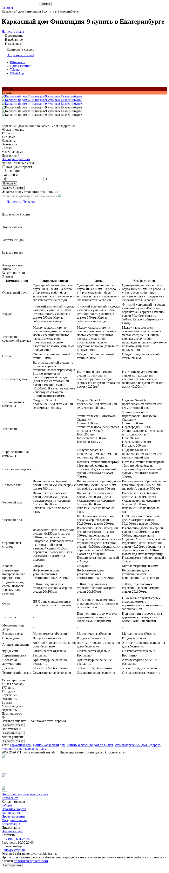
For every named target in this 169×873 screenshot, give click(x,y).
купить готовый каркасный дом (24, 748)
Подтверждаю (12, 865)
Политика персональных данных (25, 794)
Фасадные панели (14, 820)
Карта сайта (10, 798)
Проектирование (13, 816)
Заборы (7, 805)
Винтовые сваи (12, 812)
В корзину (9, 183)
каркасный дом (20, 745)
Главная (7, 7)
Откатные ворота (14, 809)
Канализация (11, 824)
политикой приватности (31, 861)
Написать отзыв (13, 725)
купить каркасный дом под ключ (90, 745)
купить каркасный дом (49, 745)
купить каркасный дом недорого (138, 745)
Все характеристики (16, 159)
